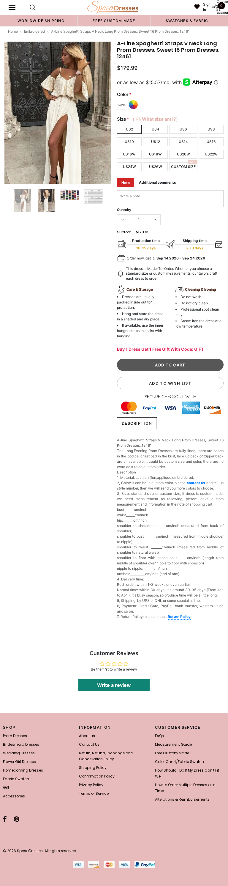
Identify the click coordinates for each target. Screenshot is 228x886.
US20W (183, 154)
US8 (211, 129)
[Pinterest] (16, 819)
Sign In (206, 7)
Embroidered (34, 31)
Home (13, 31)
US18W (155, 154)
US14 (183, 141)
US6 (183, 129)
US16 (211, 141)
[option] (40, 20)
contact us (196, 483)
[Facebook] (5, 819)
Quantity (124, 209)
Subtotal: (125, 232)
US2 (129, 129)
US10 (129, 141)
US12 (155, 141)
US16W (129, 154)
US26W (155, 166)
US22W (211, 154)
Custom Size (183, 166)
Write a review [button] (114, 685)
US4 (155, 129)
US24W (129, 166)
